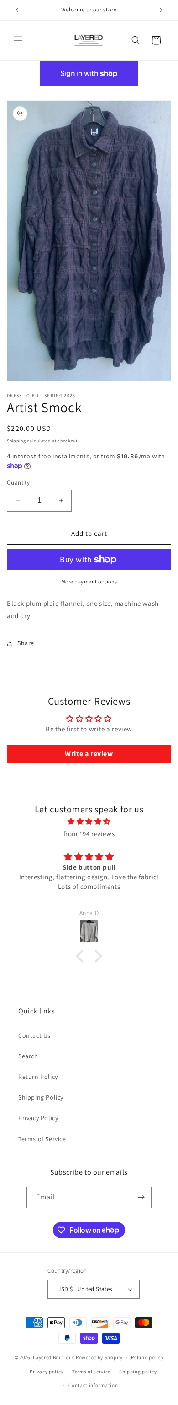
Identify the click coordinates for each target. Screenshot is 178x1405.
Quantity (18, 482)
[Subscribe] (141, 1197)
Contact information (93, 1385)
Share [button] (25, 643)
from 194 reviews (89, 833)
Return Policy (38, 1077)
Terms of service (91, 1371)
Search (28, 1056)
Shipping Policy (40, 1097)
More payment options (89, 581)
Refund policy (147, 1357)
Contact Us (34, 1035)
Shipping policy (138, 1371)
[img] (89, 821)
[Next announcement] (161, 10)
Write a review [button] (89, 753)
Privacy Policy (38, 1118)
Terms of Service (42, 1139)
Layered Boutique (54, 1357)
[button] (18, 40)
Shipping (16, 441)
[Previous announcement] (17, 10)
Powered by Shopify (99, 1357)
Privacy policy (46, 1371)
